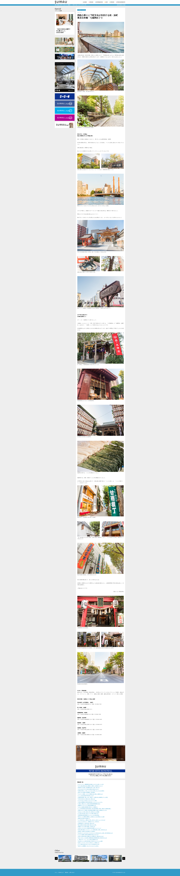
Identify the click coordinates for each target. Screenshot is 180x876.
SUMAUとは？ (61, 872)
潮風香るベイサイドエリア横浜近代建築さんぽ (87, 805)
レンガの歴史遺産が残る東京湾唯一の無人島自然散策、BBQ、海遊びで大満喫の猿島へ (94, 808)
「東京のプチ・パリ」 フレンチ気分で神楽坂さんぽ (88, 839)
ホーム (56, 872)
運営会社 (66, 872)
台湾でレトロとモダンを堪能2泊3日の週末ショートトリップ (89, 828)
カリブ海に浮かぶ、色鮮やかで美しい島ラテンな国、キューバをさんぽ (91, 820)
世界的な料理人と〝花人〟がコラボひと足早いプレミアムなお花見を (91, 790)
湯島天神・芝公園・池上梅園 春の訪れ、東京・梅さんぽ (88, 787)
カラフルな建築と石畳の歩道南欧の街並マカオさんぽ (88, 834)
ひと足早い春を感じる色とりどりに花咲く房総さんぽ (88, 813)
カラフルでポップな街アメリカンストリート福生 (87, 800)
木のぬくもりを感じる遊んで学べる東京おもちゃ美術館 (88, 811)
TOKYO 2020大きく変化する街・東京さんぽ (86, 798)
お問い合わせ (71, 872)
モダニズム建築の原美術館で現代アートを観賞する (88, 807)
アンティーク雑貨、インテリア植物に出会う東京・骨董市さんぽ (90, 794)
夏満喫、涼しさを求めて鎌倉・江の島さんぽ (86, 826)
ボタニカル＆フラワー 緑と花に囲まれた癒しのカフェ (88, 789)
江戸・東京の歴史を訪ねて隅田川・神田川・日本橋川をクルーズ (90, 785)
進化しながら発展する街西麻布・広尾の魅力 (86, 792)
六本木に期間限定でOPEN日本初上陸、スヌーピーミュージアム (90, 802)
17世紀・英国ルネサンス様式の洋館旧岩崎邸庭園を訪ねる (89, 803)
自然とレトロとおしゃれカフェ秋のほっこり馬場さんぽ (88, 842)
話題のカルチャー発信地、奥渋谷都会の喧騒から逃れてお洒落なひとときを (92, 810)
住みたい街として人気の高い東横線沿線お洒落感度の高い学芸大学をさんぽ (92, 837)
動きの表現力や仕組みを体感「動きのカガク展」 (87, 824)
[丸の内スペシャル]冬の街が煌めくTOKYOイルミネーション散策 (90, 841)
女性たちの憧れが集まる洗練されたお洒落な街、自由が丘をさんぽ (90, 836)
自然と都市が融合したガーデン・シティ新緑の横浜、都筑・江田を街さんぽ (92, 829)
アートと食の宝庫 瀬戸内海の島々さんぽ (86, 795)
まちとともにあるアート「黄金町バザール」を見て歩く (88, 821)
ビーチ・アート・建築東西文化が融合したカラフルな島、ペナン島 (90, 784)
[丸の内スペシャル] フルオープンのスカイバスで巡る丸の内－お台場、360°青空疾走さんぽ (95, 833)
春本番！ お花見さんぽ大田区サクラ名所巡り (86, 831)
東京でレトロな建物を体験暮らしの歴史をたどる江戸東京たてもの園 (91, 816)
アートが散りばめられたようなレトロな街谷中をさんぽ (88, 844)
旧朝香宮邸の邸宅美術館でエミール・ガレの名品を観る (88, 815)
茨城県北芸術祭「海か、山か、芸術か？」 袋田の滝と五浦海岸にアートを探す (93, 797)
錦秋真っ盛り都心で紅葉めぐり (84, 818)
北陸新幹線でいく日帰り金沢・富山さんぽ (86, 823)
